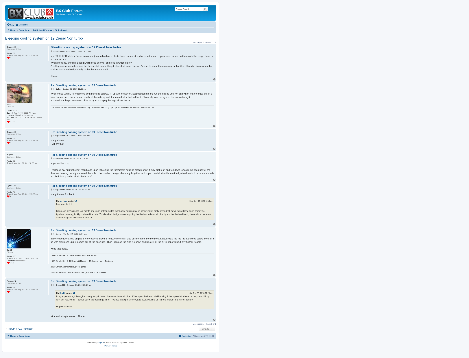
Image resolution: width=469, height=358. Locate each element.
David (62, 293)
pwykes (63, 201)
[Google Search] (205, 9)
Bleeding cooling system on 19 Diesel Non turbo (44, 38)
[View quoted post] (75, 201)
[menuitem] (10, 25)
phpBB (101, 343)
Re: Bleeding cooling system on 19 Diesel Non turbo (84, 85)
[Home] (31, 13)
